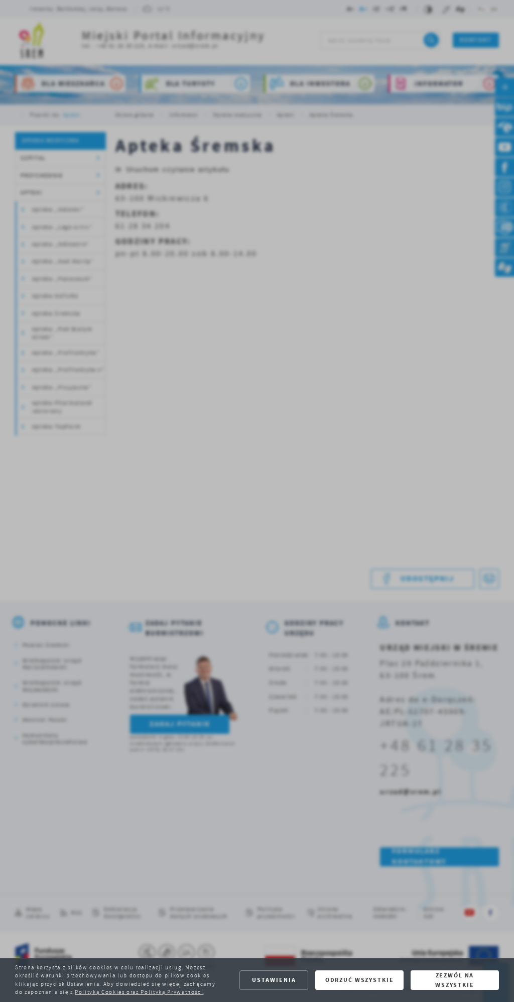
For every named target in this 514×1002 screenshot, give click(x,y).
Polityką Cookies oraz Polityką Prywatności (139, 992)
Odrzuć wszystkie (359, 980)
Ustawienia (274, 980)
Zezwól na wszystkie (454, 980)
